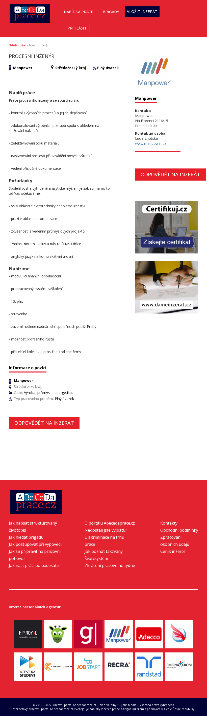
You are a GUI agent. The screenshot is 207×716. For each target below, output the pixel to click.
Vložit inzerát (142, 11)
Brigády (111, 11)
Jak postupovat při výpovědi (35, 544)
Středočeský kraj (70, 67)
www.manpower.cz (150, 143)
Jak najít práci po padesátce (35, 565)
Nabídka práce (78, 11)
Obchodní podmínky (179, 530)
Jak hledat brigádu (26, 537)
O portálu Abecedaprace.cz (110, 523)
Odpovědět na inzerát (44, 422)
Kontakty (168, 523)
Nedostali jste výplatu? (106, 530)
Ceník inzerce (173, 551)
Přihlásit (77, 28)
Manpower (22, 67)
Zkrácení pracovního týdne (110, 565)
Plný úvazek (108, 67)
